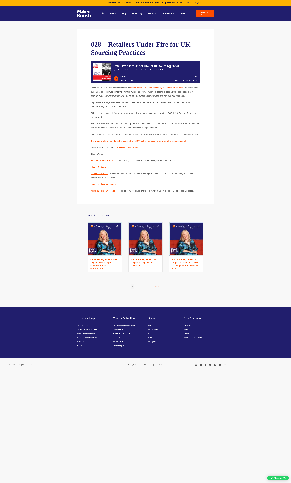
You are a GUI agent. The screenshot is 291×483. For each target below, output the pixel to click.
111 (149, 286)
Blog (124, 13)
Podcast (152, 13)
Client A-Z (81, 346)
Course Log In (118, 346)
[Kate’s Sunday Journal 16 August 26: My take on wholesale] (145, 239)
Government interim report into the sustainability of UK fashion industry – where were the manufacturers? (138, 141)
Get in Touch (189, 333)
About (112, 13)
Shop (183, 13)
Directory (137, 13)
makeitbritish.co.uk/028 (127, 147)
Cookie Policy (158, 365)
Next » (156, 286)
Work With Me (83, 325)
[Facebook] (215, 365)
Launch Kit (117, 338)
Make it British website (101, 167)
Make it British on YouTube (103, 191)
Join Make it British (99, 174)
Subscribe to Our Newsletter (195, 338)
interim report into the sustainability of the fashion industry (156, 88)
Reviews (80, 342)
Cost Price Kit (118, 329)
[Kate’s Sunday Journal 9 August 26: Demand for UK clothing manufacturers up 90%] (186, 239)
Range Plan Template (121, 333)
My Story (151, 325)
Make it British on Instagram (103, 184)
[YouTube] (220, 365)
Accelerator (168, 13)
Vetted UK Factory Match (87, 329)
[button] (103, 14)
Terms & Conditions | (146, 365)
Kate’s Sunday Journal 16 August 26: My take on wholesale (143, 262)
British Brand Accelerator (102, 160)
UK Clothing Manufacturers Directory (127, 325)
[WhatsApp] (225, 365)
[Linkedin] (201, 365)
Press (186, 329)
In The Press (153, 329)
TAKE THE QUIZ (194, 3)
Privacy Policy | (133, 365)
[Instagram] (196, 365)
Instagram (152, 342)
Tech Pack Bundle (120, 342)
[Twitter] (210, 365)
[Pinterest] (205, 365)
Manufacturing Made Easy (87, 333)
